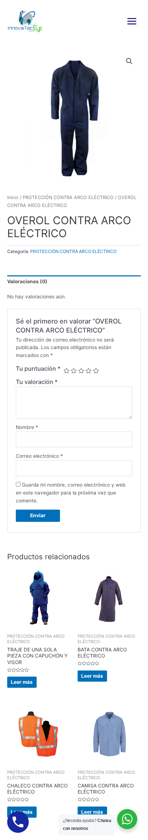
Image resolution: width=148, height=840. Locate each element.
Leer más (22, 682)
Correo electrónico (39, 456)
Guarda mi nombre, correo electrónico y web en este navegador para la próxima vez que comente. (70, 492)
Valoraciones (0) (27, 281)
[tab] (74, 281)
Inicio (12, 197)
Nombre (27, 427)
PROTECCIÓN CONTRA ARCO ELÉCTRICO (68, 197)
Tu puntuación (38, 368)
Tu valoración (37, 381)
